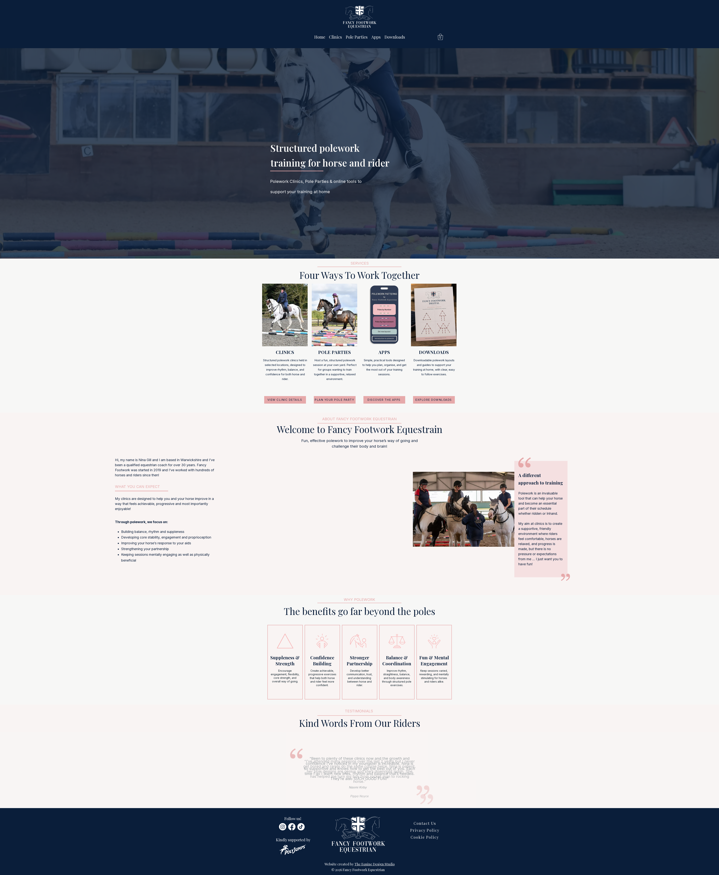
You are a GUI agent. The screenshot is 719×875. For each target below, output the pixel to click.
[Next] (698, 770)
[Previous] (20, 770)
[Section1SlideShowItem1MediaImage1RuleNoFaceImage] (351, 798)
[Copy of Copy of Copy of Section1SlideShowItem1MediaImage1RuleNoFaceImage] (364, 798)
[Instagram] (282, 826)
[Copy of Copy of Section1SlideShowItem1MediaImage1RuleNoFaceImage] (359, 798)
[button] (440, 37)
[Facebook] (291, 826)
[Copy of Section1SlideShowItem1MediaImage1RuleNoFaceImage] (355, 798)
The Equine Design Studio (374, 864)
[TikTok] (301, 826)
